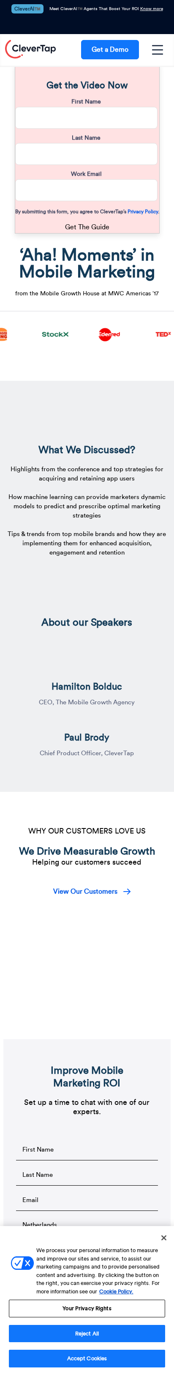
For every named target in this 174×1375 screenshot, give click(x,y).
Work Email (86, 174)
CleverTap (30, 49)
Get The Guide (87, 227)
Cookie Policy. (116, 1291)
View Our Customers (85, 891)
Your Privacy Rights (87, 1308)
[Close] (164, 1238)
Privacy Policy (142, 211)
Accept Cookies (87, 1358)
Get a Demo (110, 49)
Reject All (87, 1333)
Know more (151, 9)
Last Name (86, 138)
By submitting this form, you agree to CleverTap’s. (87, 211)
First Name (86, 102)
